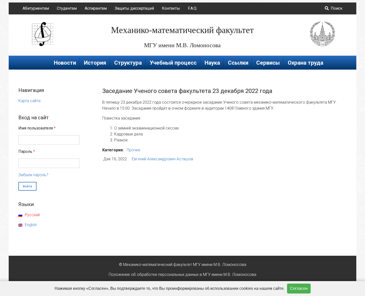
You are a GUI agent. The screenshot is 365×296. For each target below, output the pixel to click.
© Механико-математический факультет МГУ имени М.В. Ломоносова (182, 264)
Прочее (133, 150)
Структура (128, 62)
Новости (65, 62)
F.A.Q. (192, 8)
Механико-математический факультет (182, 30)
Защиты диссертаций (134, 8)
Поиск (336, 8)
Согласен (299, 288)
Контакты (171, 8)
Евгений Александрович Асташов (162, 159)
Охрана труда (305, 62)
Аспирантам (96, 8)
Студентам (67, 8)
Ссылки (238, 62)
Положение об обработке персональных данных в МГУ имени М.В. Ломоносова (182, 274)
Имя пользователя (37, 128)
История (95, 62)
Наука (212, 62)
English (30, 224)
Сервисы (268, 62)
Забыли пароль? (33, 174)
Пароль (26, 151)
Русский (32, 214)
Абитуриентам (36, 8)
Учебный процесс (173, 62)
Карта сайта (29, 100)
